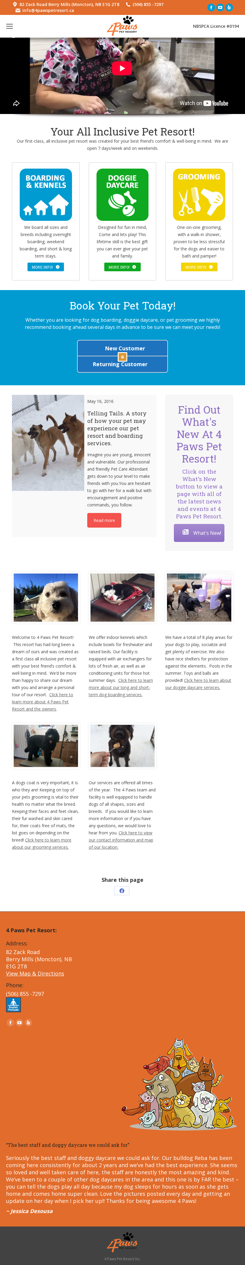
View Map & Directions (35, 973)
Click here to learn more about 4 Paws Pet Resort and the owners (42, 702)
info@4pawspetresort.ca (48, 10)
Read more (104, 520)
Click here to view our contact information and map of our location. (121, 840)
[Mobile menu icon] (9, 26)
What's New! (206, 533)
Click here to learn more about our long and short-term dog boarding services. (121, 687)
